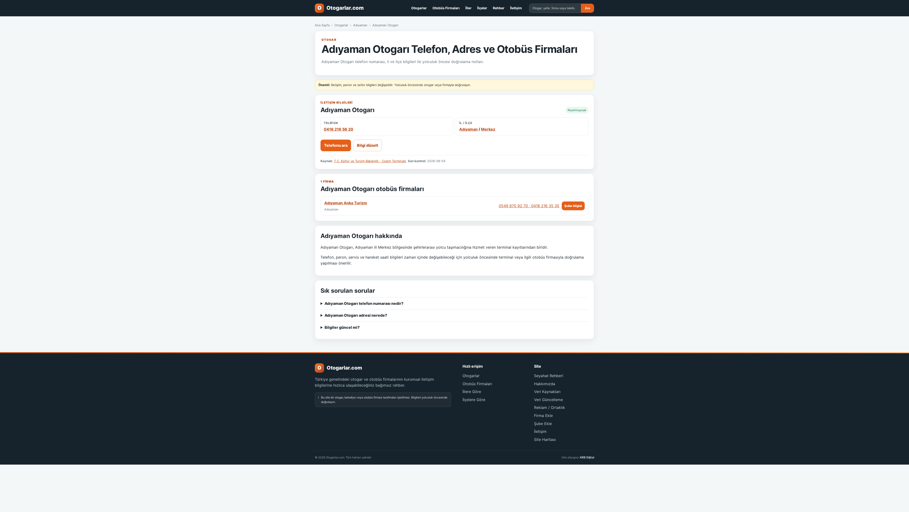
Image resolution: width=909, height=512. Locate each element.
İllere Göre (472, 391)
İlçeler (482, 8)
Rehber (498, 8)
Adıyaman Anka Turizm (345, 203)
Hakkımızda (544, 383)
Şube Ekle (543, 423)
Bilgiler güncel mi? (342, 327)
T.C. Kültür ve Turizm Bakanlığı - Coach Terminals (370, 161)
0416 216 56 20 (338, 129)
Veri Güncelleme (548, 399)
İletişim (516, 8)
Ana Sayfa (322, 25)
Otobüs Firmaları (446, 8)
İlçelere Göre (474, 399)
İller (468, 8)
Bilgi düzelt (367, 145)
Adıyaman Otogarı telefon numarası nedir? (364, 303)
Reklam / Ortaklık (549, 407)
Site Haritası (545, 439)
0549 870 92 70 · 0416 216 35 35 (529, 205)
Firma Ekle (543, 415)
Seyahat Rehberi (548, 375)
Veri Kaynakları (547, 391)
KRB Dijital (587, 457)
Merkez (488, 129)
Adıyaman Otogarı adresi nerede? (356, 315)
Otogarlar (419, 8)
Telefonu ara (336, 145)
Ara (587, 8)
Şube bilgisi (573, 206)
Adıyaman (360, 25)
